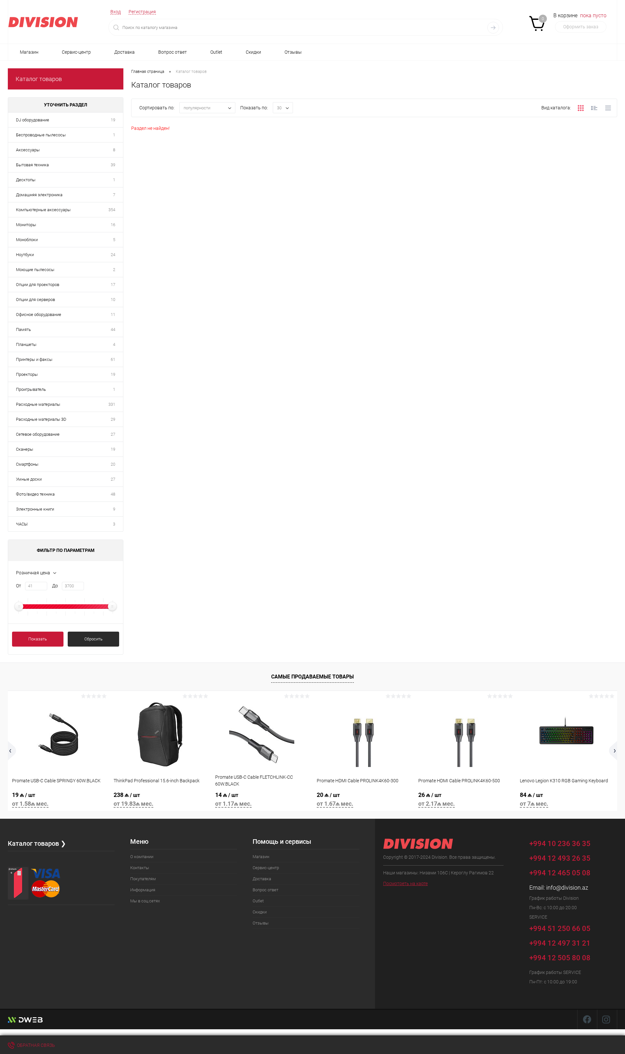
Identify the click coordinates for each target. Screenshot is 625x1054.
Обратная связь (35, 1045)
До (55, 585)
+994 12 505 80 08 (559, 957)
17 (113, 284)
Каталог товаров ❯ (37, 843)
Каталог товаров (39, 78)
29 (113, 419)
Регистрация (142, 11)
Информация (142, 889)
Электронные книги (35, 509)
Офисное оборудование (38, 314)
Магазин (29, 52)
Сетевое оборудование (38, 434)
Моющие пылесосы (35, 269)
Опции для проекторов (37, 284)
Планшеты (26, 344)
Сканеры (24, 449)
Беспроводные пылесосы (41, 134)
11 (113, 314)
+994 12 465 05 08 (559, 872)
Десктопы (25, 179)
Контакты (139, 867)
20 (113, 464)
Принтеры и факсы (34, 359)
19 (113, 119)
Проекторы (27, 374)
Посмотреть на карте (405, 883)
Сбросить (93, 639)
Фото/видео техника (35, 494)
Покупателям (143, 878)
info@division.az (567, 887)
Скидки (253, 52)
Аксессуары (28, 149)
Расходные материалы (38, 404)
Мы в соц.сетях (145, 900)
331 (111, 404)
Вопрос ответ (172, 52)
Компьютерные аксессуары (43, 209)
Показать (37, 639)
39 (113, 164)
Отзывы (293, 52)
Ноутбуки (25, 254)
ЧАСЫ (22, 524)
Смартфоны (27, 464)
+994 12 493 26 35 (559, 858)
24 (113, 254)
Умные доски (29, 479)
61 (113, 359)
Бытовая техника (32, 164)
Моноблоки (27, 239)
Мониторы (26, 224)
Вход (115, 11)
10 (113, 299)
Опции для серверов (35, 299)
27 (113, 434)
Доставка (124, 52)
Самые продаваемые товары (312, 677)
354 (111, 209)
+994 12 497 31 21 (559, 943)
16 (113, 224)
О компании (141, 856)
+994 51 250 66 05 (560, 928)
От (18, 585)
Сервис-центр (76, 52)
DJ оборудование (32, 119)
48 (113, 494)
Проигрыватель (31, 389)
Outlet (216, 52)
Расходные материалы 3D (41, 419)
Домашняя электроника (39, 194)
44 (113, 329)
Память (23, 329)
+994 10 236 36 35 (560, 843)
